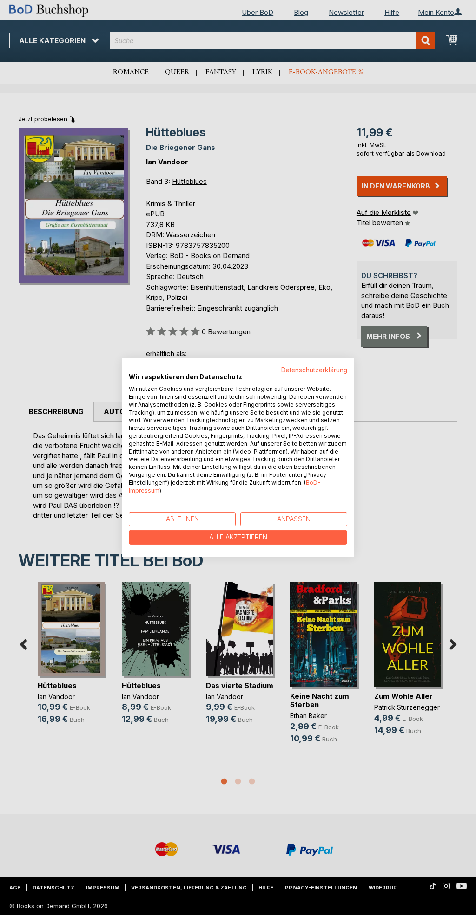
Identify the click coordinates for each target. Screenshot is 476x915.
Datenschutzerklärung (314, 369)
